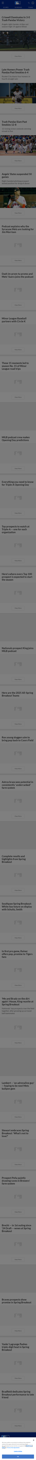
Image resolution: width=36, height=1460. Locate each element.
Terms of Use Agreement (13, 1447)
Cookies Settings (18, 1451)
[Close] (33, 1440)
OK (18, 1456)
